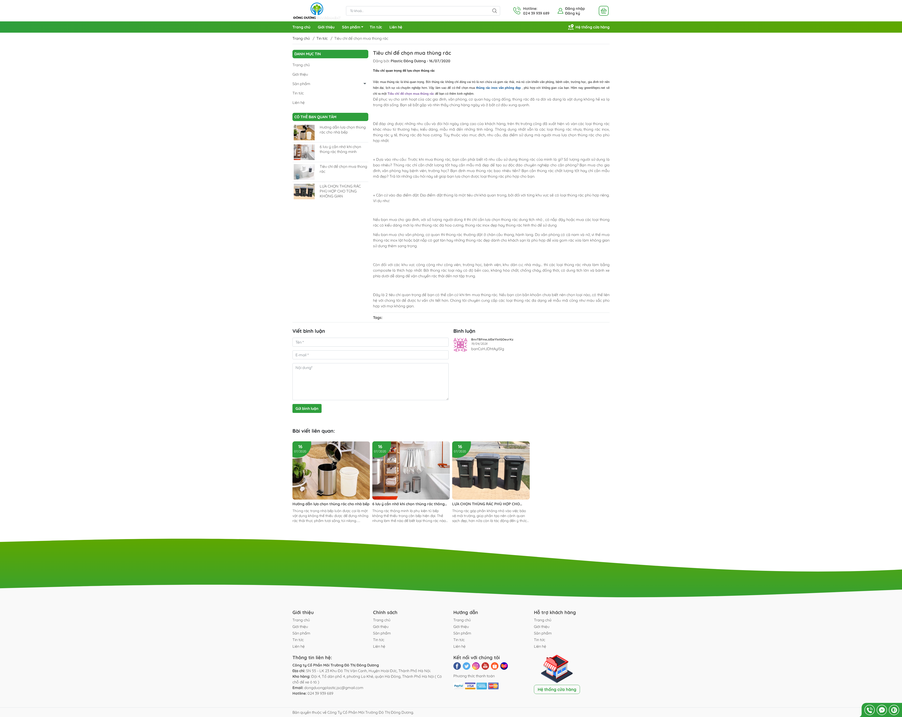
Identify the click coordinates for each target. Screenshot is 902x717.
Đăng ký (572, 13)
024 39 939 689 (320, 693)
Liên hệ (395, 27)
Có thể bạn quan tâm (315, 116)
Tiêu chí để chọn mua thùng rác (411, 93)
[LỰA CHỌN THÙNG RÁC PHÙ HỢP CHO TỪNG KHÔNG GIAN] (304, 192)
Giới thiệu (326, 27)
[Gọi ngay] (869, 710)
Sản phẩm (351, 27)
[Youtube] (485, 666)
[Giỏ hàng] (604, 10)
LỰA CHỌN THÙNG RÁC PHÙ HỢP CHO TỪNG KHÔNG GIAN (340, 191)
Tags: (377, 317)
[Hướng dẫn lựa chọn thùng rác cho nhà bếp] (304, 133)
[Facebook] (457, 666)
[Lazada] (504, 666)
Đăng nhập (575, 8)
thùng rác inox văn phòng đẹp (498, 88)
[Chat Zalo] (894, 710)
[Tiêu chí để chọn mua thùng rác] (304, 172)
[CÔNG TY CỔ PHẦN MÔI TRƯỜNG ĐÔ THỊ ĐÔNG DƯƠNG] (316, 10)
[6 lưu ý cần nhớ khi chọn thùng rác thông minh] (304, 152)
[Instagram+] (476, 666)
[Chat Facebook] (882, 710)
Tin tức (376, 27)
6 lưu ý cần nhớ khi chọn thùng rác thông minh (340, 149)
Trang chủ (301, 27)
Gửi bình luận (307, 408)
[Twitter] (466, 666)
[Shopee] (494, 666)
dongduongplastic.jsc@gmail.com (333, 687)
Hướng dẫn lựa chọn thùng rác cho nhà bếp (343, 129)
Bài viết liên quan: (313, 431)
